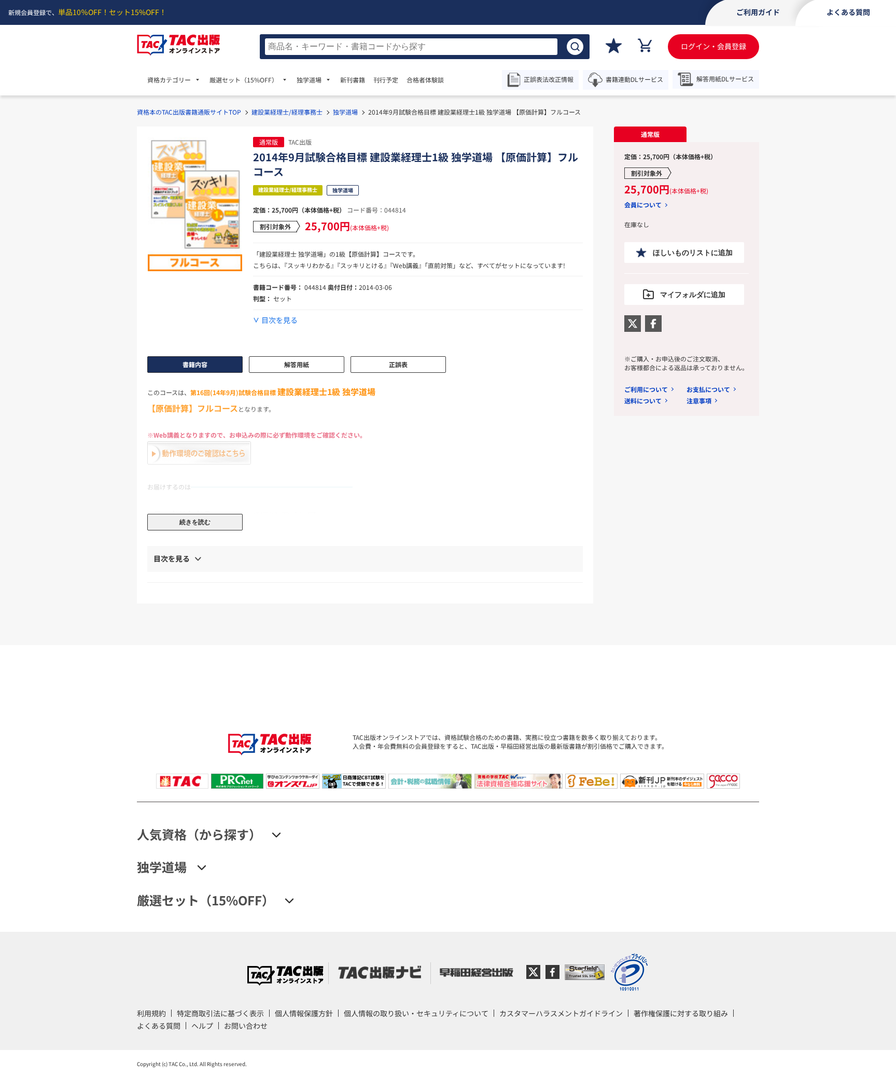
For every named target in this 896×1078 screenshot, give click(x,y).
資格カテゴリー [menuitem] (169, 79)
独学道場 (345, 111)
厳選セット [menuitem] (243, 79)
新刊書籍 (352, 79)
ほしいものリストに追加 (693, 252)
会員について (643, 205)
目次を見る (279, 320)
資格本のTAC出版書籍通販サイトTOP (189, 111)
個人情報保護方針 (304, 1013)
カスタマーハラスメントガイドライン (561, 1013)
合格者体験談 (425, 79)
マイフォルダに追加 (692, 294)
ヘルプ (202, 1025)
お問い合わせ (246, 1025)
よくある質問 (158, 1025)
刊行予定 (385, 79)
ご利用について (646, 389)
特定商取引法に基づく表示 (220, 1013)
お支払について (708, 389)
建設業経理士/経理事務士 (287, 111)
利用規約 (151, 1013)
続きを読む (195, 522)
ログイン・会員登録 (713, 46)
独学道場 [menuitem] (309, 79)
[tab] (650, 134)
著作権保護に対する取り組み (681, 1013)
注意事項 (699, 400)
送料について (643, 400)
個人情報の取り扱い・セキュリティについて (416, 1013)
